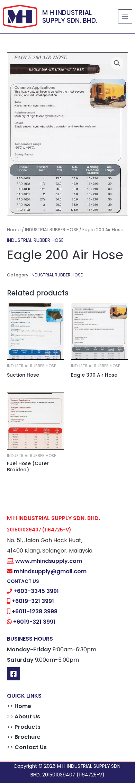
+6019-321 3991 (33, 601)
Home (14, 230)
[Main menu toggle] (125, 16)
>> (19, 706)
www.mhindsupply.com (48, 561)
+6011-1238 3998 (34, 611)
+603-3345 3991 (36, 591)
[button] (117, 63)
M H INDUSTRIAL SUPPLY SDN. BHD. (69, 16)
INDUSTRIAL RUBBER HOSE (51, 230)
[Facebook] (13, 673)
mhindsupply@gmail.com (50, 571)
